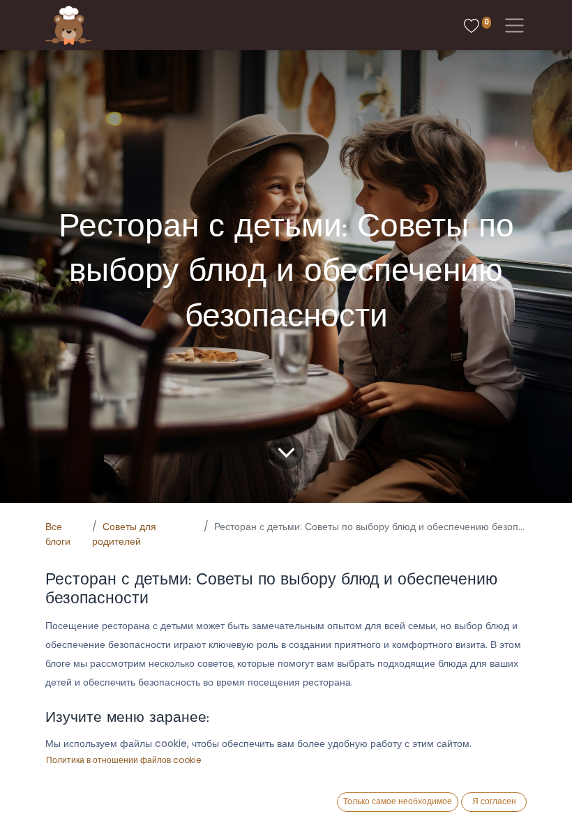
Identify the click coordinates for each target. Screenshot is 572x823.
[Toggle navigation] (512, 25)
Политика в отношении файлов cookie (123, 760)
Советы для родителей (124, 534)
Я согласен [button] (494, 801)
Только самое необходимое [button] (397, 801)
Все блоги (57, 534)
